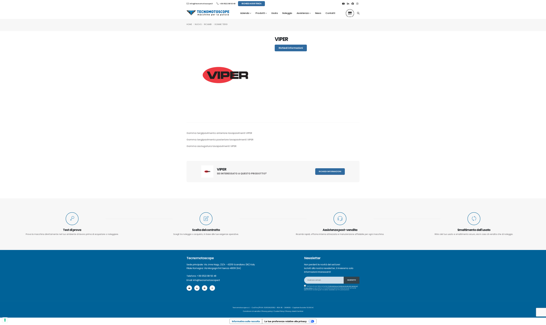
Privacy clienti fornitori (294, 311)
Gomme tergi (221, 24)
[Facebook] (353, 4)
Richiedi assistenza (251, 3)
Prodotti (260, 13)
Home (189, 24)
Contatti (330, 13)
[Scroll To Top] (541, 322)
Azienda (244, 13)
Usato (274, 13)
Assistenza (303, 13)
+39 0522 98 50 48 (227, 3)
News (318, 13)
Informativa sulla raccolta (246, 321)
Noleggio (287, 13)
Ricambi (208, 24)
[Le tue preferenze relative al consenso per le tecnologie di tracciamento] (5, 320)
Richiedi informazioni (291, 47)
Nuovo (198, 24)
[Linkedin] (348, 4)
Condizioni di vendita (251, 311)
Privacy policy (267, 311)
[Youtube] (343, 4)
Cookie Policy (279, 311)
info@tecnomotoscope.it (206, 280)
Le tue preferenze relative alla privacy (285, 321)
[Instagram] (357, 4)
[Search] (358, 13)
